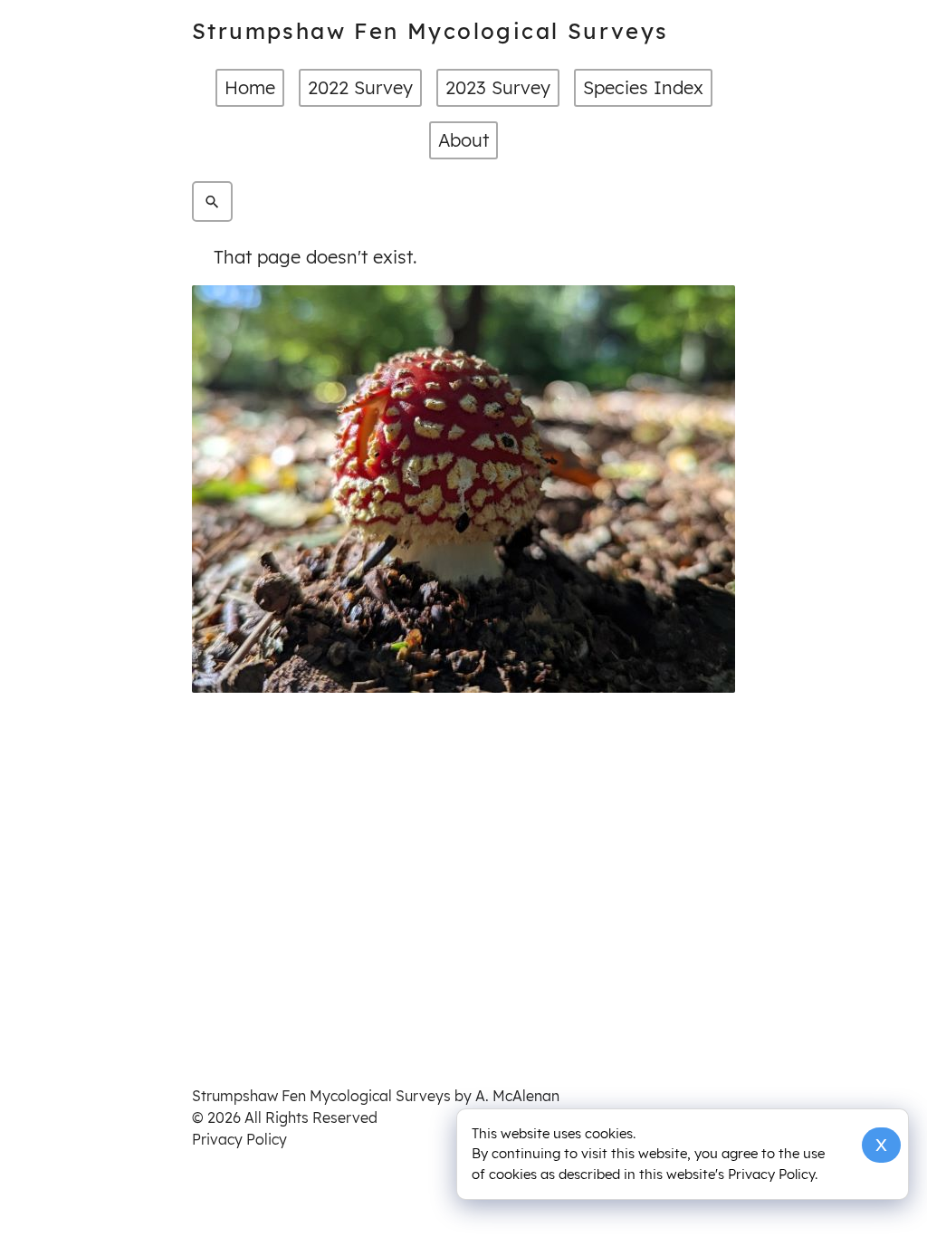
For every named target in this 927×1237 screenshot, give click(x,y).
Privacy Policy (239, 1139)
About (463, 140)
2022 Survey (360, 87)
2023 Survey (497, 87)
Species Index (643, 87)
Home (250, 87)
